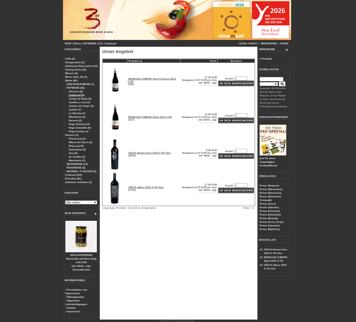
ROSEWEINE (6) (76, 167)
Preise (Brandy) (269, 218)
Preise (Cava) (268, 203)
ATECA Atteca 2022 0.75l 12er (146, 187)
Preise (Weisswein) (271, 189)
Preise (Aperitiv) (269, 207)
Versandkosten (81, 269)
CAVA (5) (70, 58)
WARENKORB (269, 43)
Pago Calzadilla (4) (79, 127)
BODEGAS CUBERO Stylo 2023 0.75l (150, 117)
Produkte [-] (135, 61)
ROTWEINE (89, 43)
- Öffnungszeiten (74, 297)
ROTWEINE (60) (76, 87)
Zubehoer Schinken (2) (78, 182)
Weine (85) (71, 80)
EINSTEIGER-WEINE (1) (80, 84)
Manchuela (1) (76, 116)
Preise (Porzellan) (270, 214)
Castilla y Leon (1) (79, 102)
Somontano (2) (77, 149)
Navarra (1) (75, 120)
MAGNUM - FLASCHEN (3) (81, 171)
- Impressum (72, 311)
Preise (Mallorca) (270, 229)
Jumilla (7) (74, 109)
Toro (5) (72, 153)
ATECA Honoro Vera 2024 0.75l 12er (149, 153)
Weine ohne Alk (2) (76, 77)
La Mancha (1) (76, 113)
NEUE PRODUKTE (75, 213)
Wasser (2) (71, 73)
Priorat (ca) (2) (76, 138)
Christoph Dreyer (186, 321)
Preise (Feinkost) (270, 211)
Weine (77, 43)
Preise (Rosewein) (270, 193)
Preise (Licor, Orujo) (271, 222)
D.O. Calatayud (107, 43)
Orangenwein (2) (75, 62)
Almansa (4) (75, 91)
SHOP (68, 43)
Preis (213, 61)
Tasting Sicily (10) (75, 69)
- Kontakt (70, 308)
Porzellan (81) (73, 178)
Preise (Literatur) (269, 225)
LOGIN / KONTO (248, 43)
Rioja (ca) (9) (76, 146)
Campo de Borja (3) (79, 98)
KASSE (284, 43)
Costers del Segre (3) (81, 106)
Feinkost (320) (73, 175)
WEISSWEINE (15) (77, 164)
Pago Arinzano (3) (79, 124)
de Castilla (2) (76, 156)
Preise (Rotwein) (269, 185)
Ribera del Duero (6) (80, 142)
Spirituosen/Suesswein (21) (81, 66)
